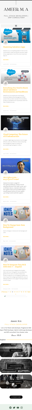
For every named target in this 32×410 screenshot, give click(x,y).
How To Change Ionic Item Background (14, 226)
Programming (16, 366)
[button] (16, 25)
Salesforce (16, 350)
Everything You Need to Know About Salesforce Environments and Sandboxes (15, 90)
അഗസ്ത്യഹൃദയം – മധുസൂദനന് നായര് (10, 178)
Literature (16, 397)
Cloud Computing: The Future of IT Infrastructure (15, 135)
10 (25, 292)
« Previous (4, 292)
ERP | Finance (16, 381)
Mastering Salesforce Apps (14, 47)
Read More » (6, 59)
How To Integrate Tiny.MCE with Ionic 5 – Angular (14, 266)
